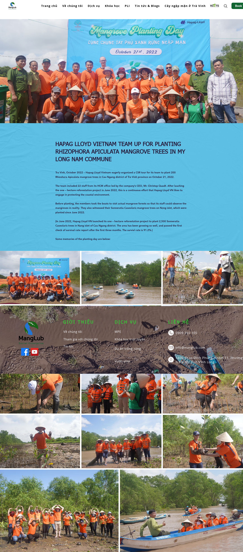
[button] (94, 6)
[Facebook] (25, 352)
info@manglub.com (190, 348)
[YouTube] (34, 352)
